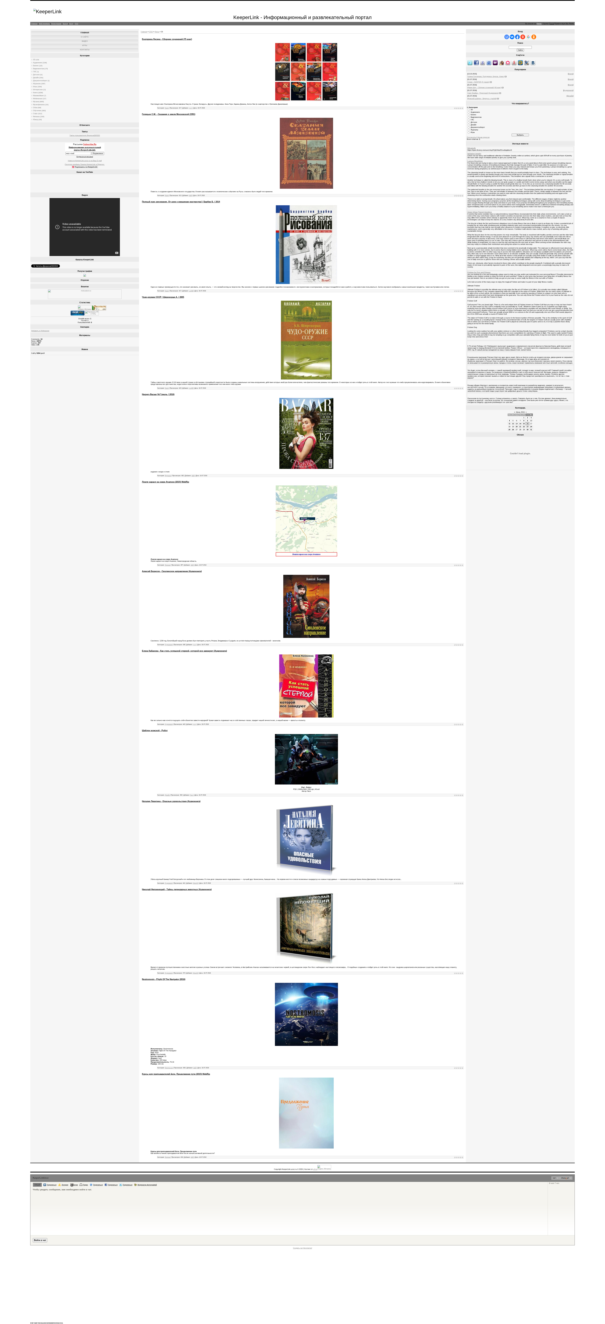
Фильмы (36, 116)
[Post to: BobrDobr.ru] (501, 63)
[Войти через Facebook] (517, 37)
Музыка (36, 101)
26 (513, 430)
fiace (191, 795)
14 (520, 424)
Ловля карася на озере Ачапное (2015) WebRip (165, 482)
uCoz (315, 1169)
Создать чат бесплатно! (302, 1248)
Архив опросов (484, 137)
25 (509, 430)
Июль (157, 32)
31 (531, 430)
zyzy (190, 108)
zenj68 (191, 291)
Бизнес (36, 66)
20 (517, 427)
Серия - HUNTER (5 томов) (478, 82)
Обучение (37, 110)
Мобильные (37, 98)
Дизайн (36, 78)
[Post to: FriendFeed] (489, 63)
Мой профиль (44, 24)
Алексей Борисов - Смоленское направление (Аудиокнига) (172, 571)
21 (520, 427)
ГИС (35, 72)
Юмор (35, 119)
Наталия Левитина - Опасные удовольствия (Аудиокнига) (171, 801)
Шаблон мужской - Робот (155, 730)
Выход (65, 24)
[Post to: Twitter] (470, 63)
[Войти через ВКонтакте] (512, 37)
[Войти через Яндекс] (522, 37)
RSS (76, 24)
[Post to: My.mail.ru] (520, 63)
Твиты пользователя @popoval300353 (84, 135)
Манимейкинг (38, 95)
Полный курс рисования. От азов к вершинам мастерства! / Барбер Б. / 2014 (181, 202)
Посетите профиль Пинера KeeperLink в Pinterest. (85, 164)
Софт (35, 113)
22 (524, 427)
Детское (36, 75)
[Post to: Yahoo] (495, 63)
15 (524, 424)
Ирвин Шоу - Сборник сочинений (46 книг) (484, 87)
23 (527, 427)
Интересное (38, 89)
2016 (151, 32)
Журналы (37, 84)
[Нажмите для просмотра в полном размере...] (306, 283)
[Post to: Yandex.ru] (514, 63)
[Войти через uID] (506, 37)
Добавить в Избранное (40, 331)
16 (527, 424)
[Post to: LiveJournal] (527, 63)
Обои (35, 107)
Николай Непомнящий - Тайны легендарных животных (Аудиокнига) (177, 889)
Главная (34, 24)
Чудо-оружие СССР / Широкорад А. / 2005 (163, 297)
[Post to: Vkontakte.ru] (533, 63)
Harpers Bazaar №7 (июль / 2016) (158, 394)
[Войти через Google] (528, 36)
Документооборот (40, 81)
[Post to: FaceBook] (476, 63)
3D (34, 60)
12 (513, 424)
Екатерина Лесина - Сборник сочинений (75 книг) (167, 39)
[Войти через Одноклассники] (533, 37)
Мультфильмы (39, 104)
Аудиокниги (37, 63)
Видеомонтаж (38, 69)
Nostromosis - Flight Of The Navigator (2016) (163, 979)
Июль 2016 (520, 412)
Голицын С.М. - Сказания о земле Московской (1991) (168, 114)
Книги (35, 92)
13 (517, 424)
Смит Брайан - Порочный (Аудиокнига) (482, 93)
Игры (35, 86)
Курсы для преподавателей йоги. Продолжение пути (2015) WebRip (176, 1074)
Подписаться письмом (84, 156)
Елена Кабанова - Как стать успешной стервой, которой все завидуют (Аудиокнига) (184, 651)
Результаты (471, 137)
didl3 (190, 195)
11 (509, 424)
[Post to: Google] (482, 63)
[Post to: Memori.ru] (508, 63)
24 (531, 427)
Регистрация (56, 24)
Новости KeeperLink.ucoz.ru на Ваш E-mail (85, 161)
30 (527, 430)
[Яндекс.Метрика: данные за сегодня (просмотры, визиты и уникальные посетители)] (85, 307)
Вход (71, 24)
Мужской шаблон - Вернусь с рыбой (481, 98)
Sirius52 (195, 883)
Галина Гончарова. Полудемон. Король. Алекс (485, 76)
